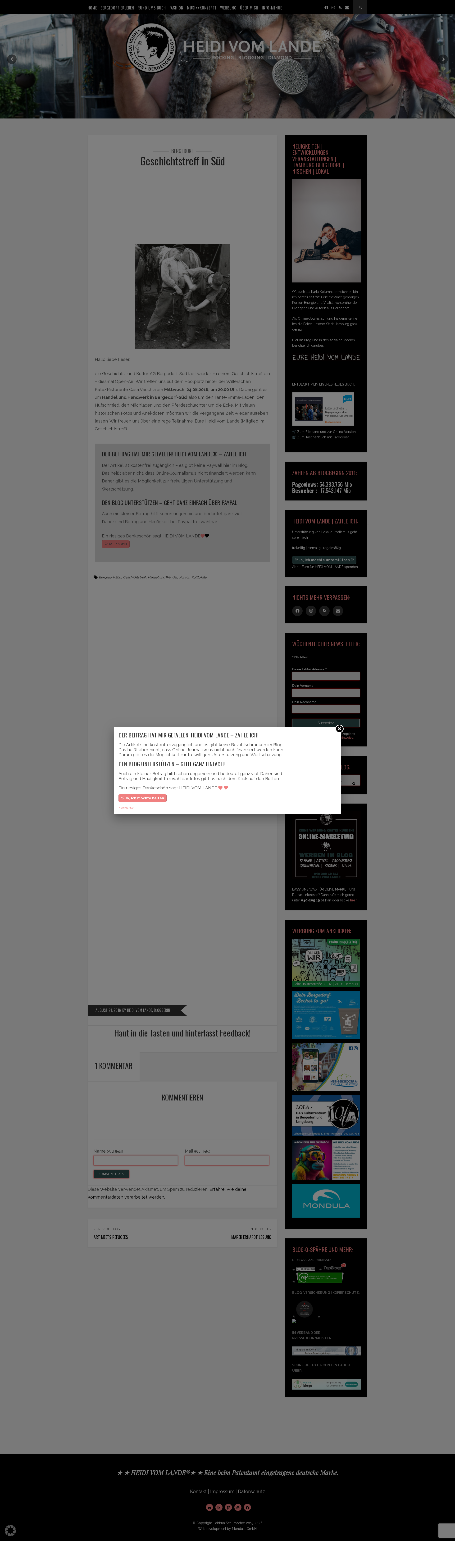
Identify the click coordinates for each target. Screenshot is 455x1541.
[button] (10, 1530)
